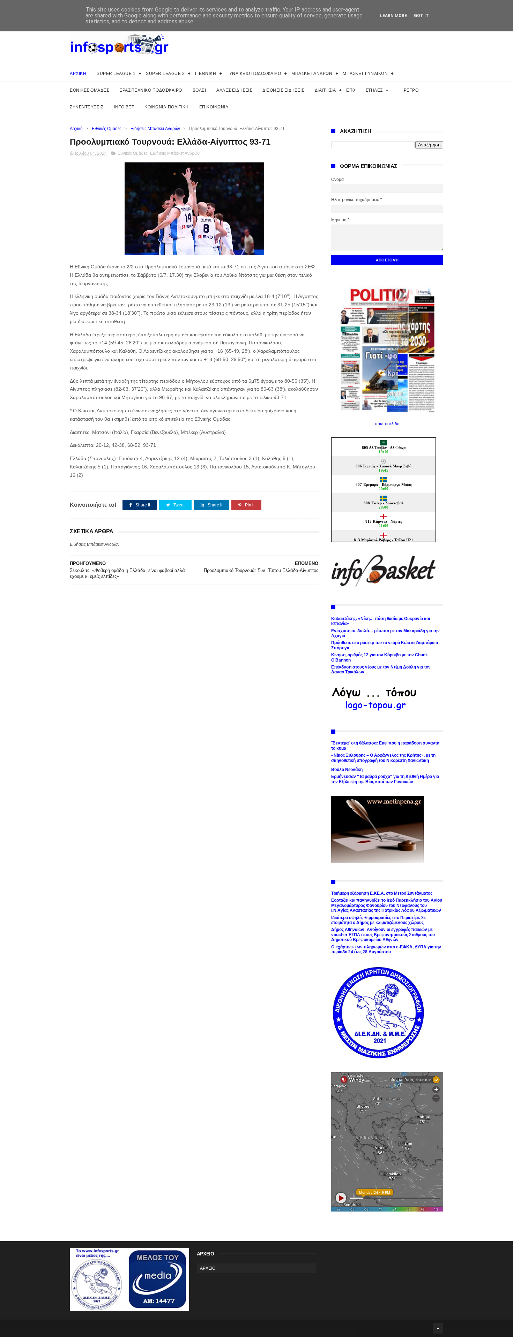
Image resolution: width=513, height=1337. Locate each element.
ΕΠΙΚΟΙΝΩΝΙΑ (214, 107)
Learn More (393, 15)
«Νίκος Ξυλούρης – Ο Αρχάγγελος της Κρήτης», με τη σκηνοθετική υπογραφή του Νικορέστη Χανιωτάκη (383, 758)
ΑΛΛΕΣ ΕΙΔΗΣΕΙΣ (234, 90)
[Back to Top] (438, 1328)
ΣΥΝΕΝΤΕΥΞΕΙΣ (86, 107)
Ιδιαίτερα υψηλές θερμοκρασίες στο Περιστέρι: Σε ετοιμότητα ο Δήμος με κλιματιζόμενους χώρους (378, 920)
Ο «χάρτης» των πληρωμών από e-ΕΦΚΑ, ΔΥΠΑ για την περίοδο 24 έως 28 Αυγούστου (386, 949)
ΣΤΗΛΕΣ (374, 90)
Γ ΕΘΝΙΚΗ (205, 73)
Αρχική (76, 128)
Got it (421, 15)
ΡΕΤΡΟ (411, 90)
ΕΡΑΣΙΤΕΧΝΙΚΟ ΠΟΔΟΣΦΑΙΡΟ (150, 90)
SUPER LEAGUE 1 (116, 73)
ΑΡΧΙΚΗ (78, 73)
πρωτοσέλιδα (387, 423)
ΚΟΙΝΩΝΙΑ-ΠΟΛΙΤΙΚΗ (166, 107)
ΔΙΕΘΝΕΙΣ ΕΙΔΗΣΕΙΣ (283, 90)
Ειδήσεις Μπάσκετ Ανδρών (155, 128)
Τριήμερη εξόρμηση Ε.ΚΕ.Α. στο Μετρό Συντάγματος (381, 893)
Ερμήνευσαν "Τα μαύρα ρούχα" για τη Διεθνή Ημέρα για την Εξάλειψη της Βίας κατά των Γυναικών (385, 779)
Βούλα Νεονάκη (347, 769)
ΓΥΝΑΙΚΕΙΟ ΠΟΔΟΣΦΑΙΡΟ (253, 73)
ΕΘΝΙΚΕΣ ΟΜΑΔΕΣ (89, 90)
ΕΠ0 (350, 90)
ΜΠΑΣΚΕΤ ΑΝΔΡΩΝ (311, 73)
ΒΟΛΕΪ (199, 90)
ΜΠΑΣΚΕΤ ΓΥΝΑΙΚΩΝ (365, 73)
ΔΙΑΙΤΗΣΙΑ (325, 90)
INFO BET (124, 107)
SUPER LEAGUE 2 (165, 73)
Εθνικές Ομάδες (106, 128)
